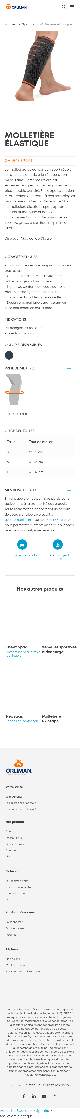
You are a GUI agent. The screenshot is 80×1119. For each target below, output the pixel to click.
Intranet (11, 935)
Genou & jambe (15, 844)
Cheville (11, 850)
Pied (8, 857)
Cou (8, 831)
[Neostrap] (23, 689)
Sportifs (28, 24)
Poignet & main (15, 838)
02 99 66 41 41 (54, 520)
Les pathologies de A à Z (21, 809)
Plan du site (13, 959)
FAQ (8, 900)
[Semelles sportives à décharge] (59, 620)
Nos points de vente (18, 887)
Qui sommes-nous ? (18, 881)
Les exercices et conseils (21, 803)
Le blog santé (14, 797)
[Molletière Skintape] (59, 689)
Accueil (10, 24)
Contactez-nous (16, 894)
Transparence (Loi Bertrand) (23, 972)
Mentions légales (16, 965)
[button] (72, 6)
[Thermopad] (23, 620)
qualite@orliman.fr (19, 520)
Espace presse (15, 928)
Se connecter (14, 922)
